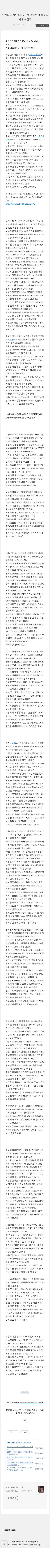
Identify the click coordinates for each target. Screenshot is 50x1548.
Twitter (19, 1545)
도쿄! (11, 339)
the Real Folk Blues (15, 1487)
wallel (36, 1542)
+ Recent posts (9, 1530)
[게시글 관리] (16, 1432)
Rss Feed (11, 1545)
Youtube (33, 1545)
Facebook (26, 1545)
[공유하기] (13, 1432)
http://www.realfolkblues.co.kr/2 (20, 204)
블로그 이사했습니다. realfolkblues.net (20, 1492)
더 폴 (13, 743)
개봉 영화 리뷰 (12, 1442)
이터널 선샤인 (35, 54)
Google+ (39, 1545)
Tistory (22, 1542)
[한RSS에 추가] (25, 1420)
